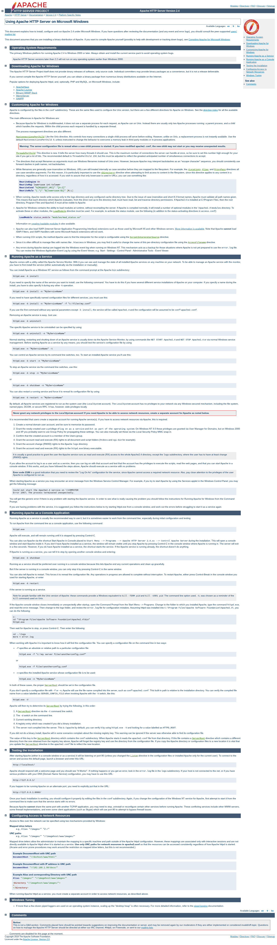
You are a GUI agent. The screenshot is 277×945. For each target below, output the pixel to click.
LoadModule (59, 211)
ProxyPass (220, 169)
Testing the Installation (256, 65)
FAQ (253, 6)
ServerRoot (51, 685)
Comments (251, 84)
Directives (244, 6)
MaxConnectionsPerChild (30, 136)
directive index (210, 110)
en (228, 26)
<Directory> (108, 172)
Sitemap (271, 6)
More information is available (189, 229)
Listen (134, 756)
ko (238, 26)
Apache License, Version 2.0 (36, 939)
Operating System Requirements (254, 38)
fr (233, 26)
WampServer (22, 95)
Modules (234, 6)
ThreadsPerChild (25, 153)
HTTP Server (20, 15)
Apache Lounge (24, 90)
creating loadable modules (44, 223)
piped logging (201, 906)
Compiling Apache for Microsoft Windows (209, 39)
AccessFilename (197, 242)
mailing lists (147, 927)
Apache (8, 15)
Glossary (261, 6)
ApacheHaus (22, 87)
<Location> (194, 169)
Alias (205, 169)
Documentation (36, 15)
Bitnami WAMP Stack (26, 93)
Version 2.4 (51, 15)
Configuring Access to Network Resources (256, 70)
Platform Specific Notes (70, 15)
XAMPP (20, 98)
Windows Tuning (253, 75)
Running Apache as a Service (260, 56)
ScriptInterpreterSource (144, 237)
